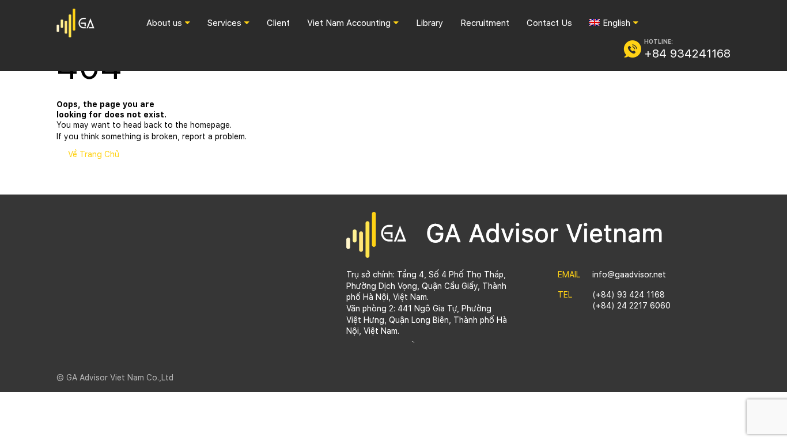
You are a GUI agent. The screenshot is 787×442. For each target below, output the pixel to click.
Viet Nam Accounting (349, 23)
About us (164, 23)
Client (278, 23)
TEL (565, 294)
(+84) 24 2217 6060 (631, 305)
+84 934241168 (687, 53)
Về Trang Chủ (93, 154)
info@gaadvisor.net (629, 274)
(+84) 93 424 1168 (628, 294)
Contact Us (549, 23)
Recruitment (484, 23)
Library (429, 23)
